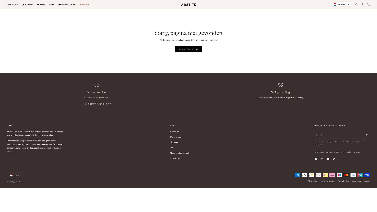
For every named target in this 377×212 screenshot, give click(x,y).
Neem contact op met (179, 152)
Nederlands (342, 4)
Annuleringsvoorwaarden (361, 181)
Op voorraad (175, 137)
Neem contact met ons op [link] (96, 104)
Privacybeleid (312, 181)
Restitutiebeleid (343, 181)
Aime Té (17, 181)
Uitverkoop (175, 158)
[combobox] (341, 4)
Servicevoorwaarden (327, 181)
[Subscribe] (366, 135)
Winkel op (174, 131)
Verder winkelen (188, 49)
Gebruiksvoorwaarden (353, 142)
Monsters (174, 142)
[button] (356, 4)
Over (172, 147)
